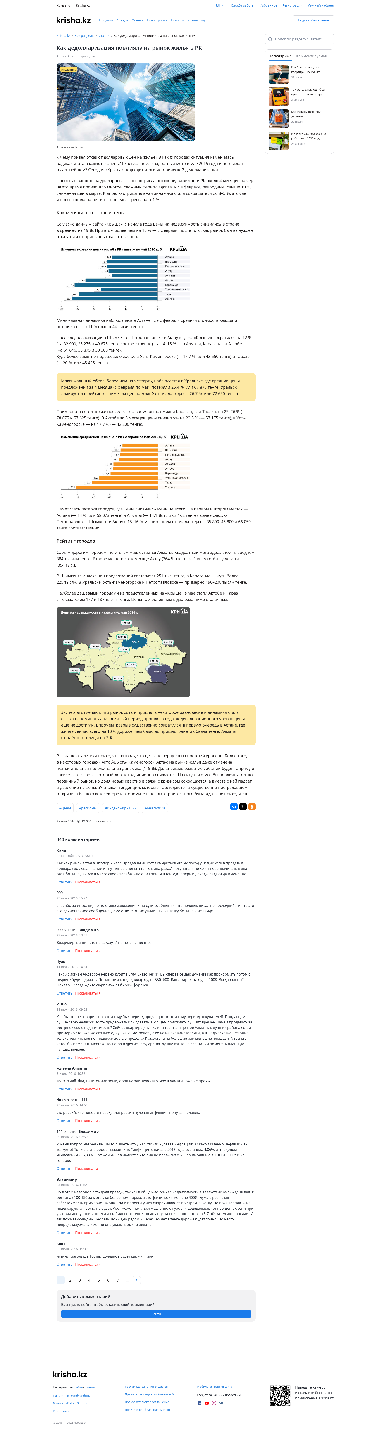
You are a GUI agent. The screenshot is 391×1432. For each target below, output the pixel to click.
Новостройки (157, 20)
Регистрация (293, 5)
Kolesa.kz (64, 5)
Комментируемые (312, 56)
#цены (65, 808)
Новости (177, 20)
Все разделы (84, 35)
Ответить (64, 881)
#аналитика (155, 808)
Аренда (122, 20)
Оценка (137, 20)
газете (90, 1387)
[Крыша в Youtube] (207, 1403)
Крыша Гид (196, 20)
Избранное (268, 5)
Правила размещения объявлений (149, 1394)
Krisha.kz (63, 35)
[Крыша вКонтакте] (221, 1403)
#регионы (88, 808)
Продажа (106, 20)
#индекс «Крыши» (120, 808)
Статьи (104, 35)
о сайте (77, 1387)
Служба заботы (242, 5)
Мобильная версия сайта (214, 1387)
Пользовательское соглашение (147, 1402)
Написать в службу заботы (72, 1396)
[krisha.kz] (70, 1374)
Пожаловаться (88, 881)
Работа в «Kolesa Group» (70, 1403)
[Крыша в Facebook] (199, 1403)
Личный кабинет (321, 5)
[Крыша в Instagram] (214, 1403)
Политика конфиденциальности (147, 1410)
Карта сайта (61, 1411)
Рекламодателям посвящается (146, 1387)
